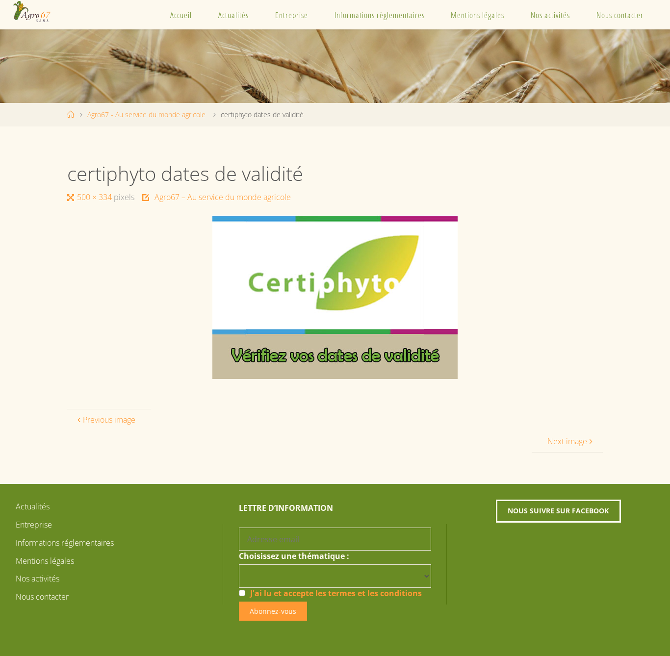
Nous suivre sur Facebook (558, 510)
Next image (567, 441)
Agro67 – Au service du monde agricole (222, 197)
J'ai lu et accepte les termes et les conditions (336, 593)
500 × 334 (95, 197)
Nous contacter (620, 15)
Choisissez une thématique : (294, 556)
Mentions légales (477, 15)
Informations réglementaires (65, 542)
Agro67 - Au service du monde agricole (146, 114)
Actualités (233, 15)
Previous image (109, 419)
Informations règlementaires (380, 15)
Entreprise (291, 15)
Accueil (181, 15)
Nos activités (550, 15)
